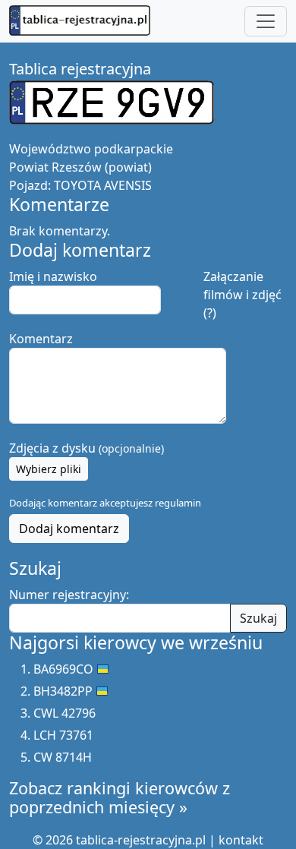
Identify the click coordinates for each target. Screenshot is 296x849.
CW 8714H (62, 757)
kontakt (241, 840)
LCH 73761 (63, 735)
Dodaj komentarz (69, 528)
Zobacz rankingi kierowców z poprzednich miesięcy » (119, 798)
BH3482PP (63, 691)
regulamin (178, 503)
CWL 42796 (64, 713)
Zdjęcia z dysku (86, 448)
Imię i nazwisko (53, 276)
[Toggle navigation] (265, 21)
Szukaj (258, 618)
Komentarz (41, 338)
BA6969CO (63, 669)
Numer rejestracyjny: (69, 594)
